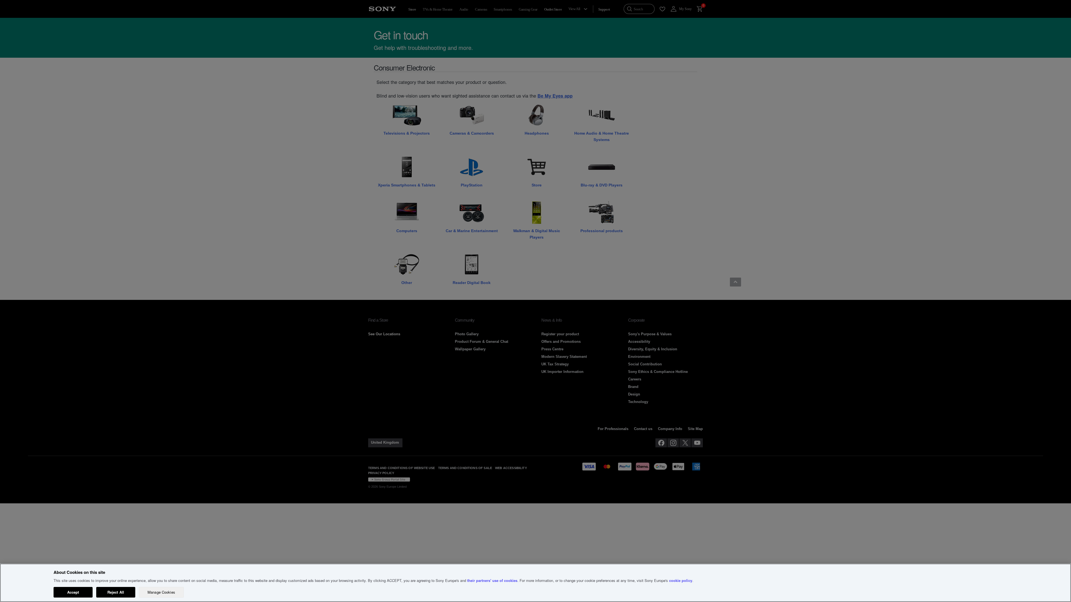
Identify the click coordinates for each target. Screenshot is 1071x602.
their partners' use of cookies (492, 580)
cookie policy (680, 580)
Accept (73, 592)
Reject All (115, 592)
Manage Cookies (161, 592)
